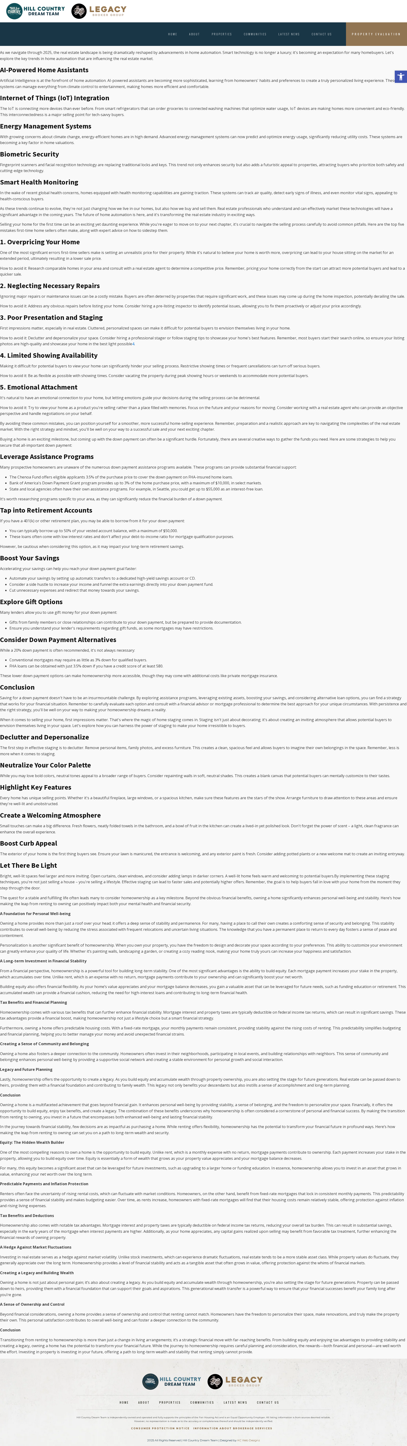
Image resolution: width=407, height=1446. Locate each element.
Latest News (289, 34)
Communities (255, 34)
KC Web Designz (248, 1440)
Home (172, 34)
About (194, 34)
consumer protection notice (160, 1428)
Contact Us (322, 34)
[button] (401, 77)
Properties (222, 34)
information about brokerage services (233, 1428)
